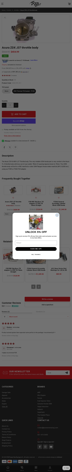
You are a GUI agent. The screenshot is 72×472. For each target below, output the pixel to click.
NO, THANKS (36, 254)
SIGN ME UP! (36, 249)
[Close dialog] (57, 215)
